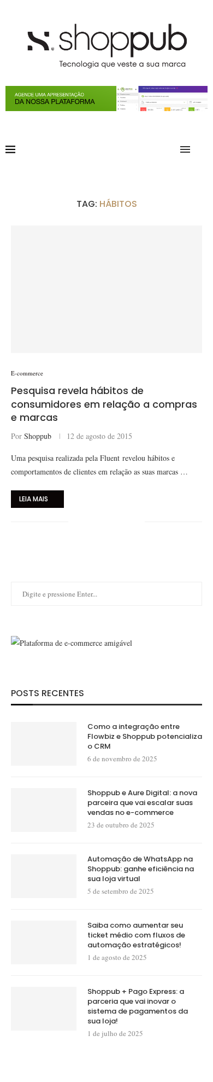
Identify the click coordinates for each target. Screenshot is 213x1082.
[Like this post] (77, 522)
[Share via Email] (136, 522)
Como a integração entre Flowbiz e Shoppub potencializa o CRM (144, 736)
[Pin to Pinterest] (113, 522)
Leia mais (33, 499)
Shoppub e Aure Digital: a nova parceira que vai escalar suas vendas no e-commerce (142, 803)
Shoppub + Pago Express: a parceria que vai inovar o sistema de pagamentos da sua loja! (137, 1007)
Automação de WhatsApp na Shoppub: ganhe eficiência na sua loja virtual (140, 869)
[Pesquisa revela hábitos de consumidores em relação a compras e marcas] (106, 289)
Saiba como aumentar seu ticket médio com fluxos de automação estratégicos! (136, 935)
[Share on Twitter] (102, 522)
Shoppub (37, 436)
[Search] (202, 149)
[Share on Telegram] (125, 522)
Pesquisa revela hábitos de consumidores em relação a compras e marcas (104, 404)
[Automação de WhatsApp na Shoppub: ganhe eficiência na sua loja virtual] (43, 876)
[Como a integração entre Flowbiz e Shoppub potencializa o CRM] (43, 744)
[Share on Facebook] (90, 522)
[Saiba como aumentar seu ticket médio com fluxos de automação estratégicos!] (43, 942)
